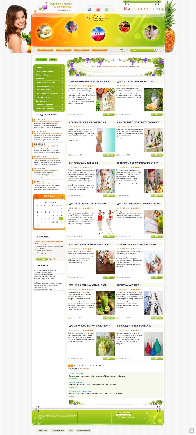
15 (57, 215)
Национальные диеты (44, 86)
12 (45, 215)
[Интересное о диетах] (124, 37)
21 (53, 218)
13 (49, 215)
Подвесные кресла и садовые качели (46, 281)
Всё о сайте (45, 50)
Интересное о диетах (44, 105)
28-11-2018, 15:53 (123, 249)
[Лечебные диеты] (44, 44)
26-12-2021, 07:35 (123, 86)
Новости (63, 50)
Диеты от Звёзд (42, 75)
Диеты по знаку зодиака (45, 82)
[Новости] (98, 44)
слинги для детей (40, 287)
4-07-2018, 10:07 (74, 289)
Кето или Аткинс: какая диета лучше (89, 244)
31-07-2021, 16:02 (75, 126)
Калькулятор (82, 50)
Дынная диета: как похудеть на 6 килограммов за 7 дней (46, 159)
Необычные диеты (43, 90)
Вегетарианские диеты (45, 71)
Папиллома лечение (128, 285)
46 (100, 366)
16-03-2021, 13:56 (75, 167)
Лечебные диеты (42, 97)
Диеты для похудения (45, 108)
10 (37, 215)
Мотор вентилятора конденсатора (45, 270)
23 (61, 218)
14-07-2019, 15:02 (123, 208)
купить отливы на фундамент (44, 274)
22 (57, 218)
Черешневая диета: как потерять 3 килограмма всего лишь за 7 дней (46, 171)
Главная (39, 67)
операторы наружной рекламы (44, 276)
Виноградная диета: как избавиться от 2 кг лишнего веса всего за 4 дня (48, 122)
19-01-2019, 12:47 (75, 249)
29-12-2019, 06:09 (75, 208)
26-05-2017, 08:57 (75, 330)
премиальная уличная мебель (44, 279)
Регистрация (41, 59)
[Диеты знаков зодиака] (71, 37)
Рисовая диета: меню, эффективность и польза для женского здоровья (48, 134)
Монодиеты (40, 79)
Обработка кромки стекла (42, 272)
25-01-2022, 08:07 (75, 86)
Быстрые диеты (42, 101)
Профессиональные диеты (47, 94)
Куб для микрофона (76, 374)
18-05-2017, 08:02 (123, 330)
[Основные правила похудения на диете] (151, 44)
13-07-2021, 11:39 (123, 126)
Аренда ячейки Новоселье (43, 289)
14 (53, 215)
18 (41, 218)
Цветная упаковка (75, 382)
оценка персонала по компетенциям (46, 285)
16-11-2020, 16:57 (123, 167)
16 (61, 215)
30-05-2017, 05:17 (123, 289)
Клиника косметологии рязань (80, 391)
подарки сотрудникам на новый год (113, 66)
